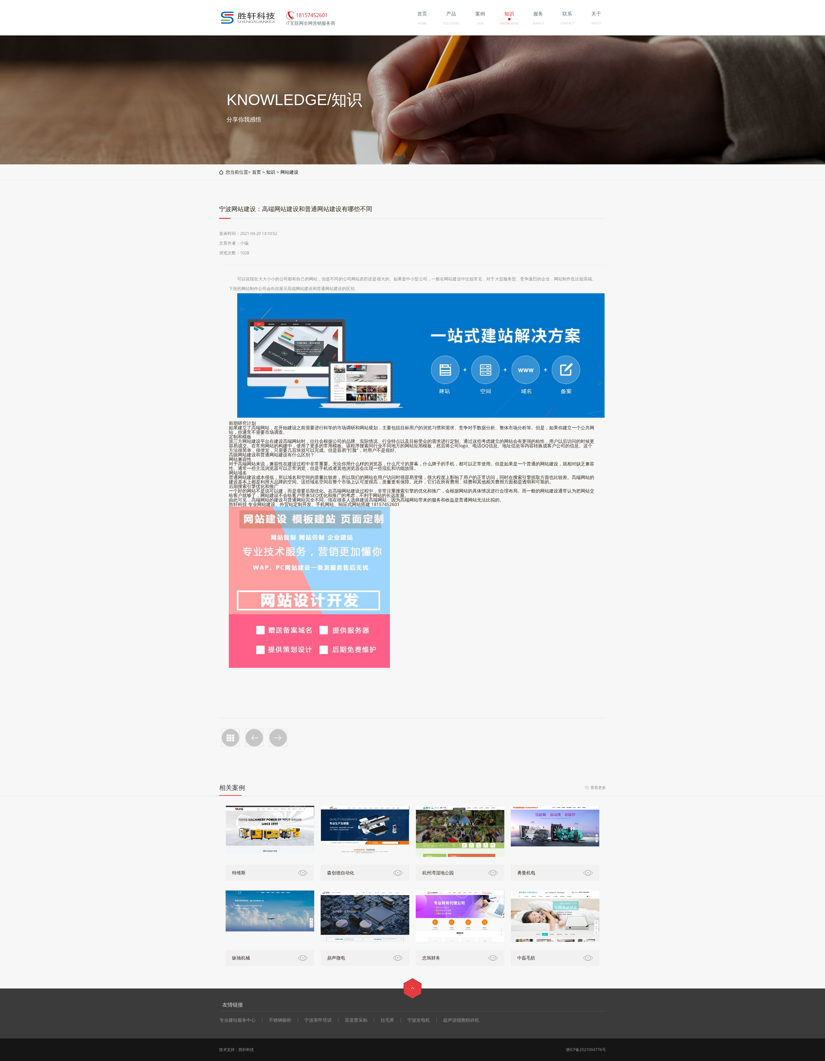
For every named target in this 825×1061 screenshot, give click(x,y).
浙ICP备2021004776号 (586, 1049)
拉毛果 (387, 1020)
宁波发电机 (418, 1020)
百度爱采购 (356, 1020)
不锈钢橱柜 (280, 1020)
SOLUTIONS (451, 23)
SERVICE (538, 23)
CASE (480, 23)
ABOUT (596, 23)
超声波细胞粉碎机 (461, 1020)
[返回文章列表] (230, 738)
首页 (256, 172)
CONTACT (567, 23)
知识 (270, 172)
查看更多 (598, 787)
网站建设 (289, 172)
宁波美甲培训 (318, 1020)
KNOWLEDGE (509, 23)
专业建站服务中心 (237, 1020)
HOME (422, 23)
